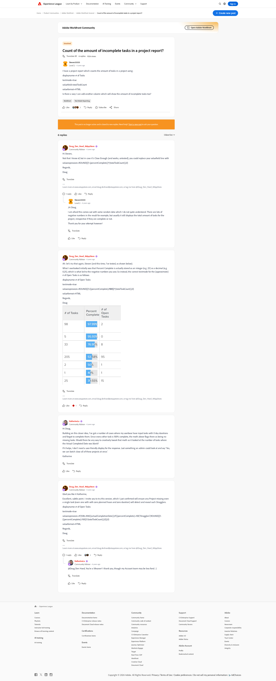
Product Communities (51, 13)
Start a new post (135, 124)
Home (39, 13)
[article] (115, 170)
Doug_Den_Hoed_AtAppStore (81, 146)
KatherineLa (74, 421)
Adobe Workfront (68, 13)
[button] (225, 13)
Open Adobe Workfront (201, 27)
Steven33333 (74, 62)
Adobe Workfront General (85, 13)
